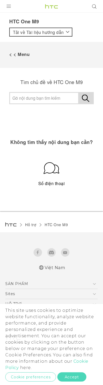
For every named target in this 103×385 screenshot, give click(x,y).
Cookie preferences (30, 377)
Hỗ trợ (30, 224)
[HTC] (51, 6)
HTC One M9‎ (56, 224)
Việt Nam (55, 267)
